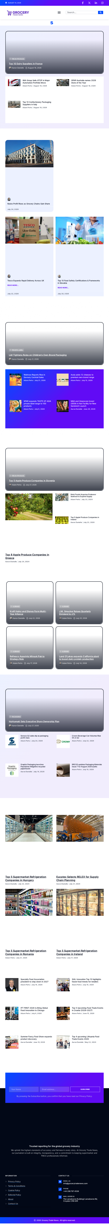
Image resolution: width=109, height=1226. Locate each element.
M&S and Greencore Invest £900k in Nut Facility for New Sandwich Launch (83, 403)
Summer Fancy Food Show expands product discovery (36, 1037)
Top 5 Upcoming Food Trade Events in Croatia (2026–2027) (87, 1009)
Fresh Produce (18, 59)
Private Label (17, 350)
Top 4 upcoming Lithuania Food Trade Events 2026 (85, 1037)
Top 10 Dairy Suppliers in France (25, 63)
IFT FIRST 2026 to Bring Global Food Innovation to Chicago (34, 1009)
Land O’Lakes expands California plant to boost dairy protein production (79, 657)
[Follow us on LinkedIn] (96, 3)
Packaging (16, 717)
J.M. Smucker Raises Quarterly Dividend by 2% (75, 612)
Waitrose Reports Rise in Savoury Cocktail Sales (34, 376)
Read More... (13, 285)
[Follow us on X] (89, 3)
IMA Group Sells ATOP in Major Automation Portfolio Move (36, 81)
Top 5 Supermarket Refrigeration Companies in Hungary (25, 878)
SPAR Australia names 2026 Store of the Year (83, 81)
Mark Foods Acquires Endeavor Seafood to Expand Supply (83, 495)
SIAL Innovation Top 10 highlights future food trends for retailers (86, 980)
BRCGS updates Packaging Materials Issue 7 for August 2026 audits (87, 765)
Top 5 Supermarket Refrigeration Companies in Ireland (76, 952)
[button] (59, 12)
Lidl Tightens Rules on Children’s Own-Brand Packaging (38, 355)
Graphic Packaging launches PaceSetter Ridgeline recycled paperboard (33, 766)
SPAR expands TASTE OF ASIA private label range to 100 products (37, 403)
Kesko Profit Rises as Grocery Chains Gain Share (28, 204)
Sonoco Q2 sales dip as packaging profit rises (34, 737)
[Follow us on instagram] (102, 3)
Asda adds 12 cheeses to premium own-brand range (82, 376)
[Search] (100, 12)
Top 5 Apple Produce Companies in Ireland (85, 518)
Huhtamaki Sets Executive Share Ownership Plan (34, 721)
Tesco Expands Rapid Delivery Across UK (25, 280)
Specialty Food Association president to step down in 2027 (34, 980)
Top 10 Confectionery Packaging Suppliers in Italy (37, 103)
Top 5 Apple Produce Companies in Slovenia (32, 480)
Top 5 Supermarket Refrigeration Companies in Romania (25, 952)
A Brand (16, 606)
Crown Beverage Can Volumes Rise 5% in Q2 (86, 737)
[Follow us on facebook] (82, 3)
